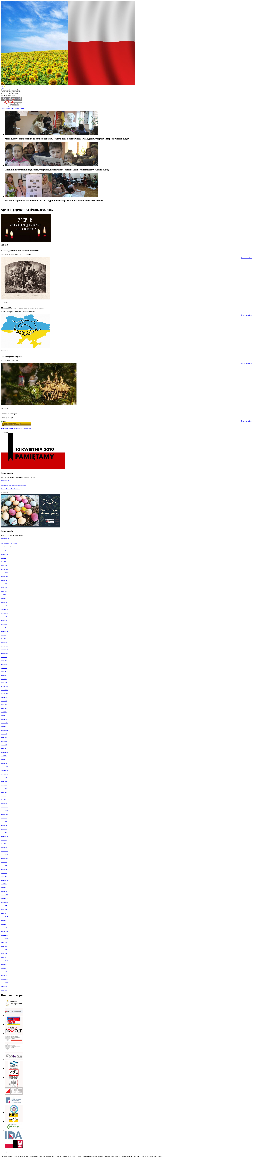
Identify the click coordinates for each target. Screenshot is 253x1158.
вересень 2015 (4, 982)
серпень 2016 (4, 942)
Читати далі (5, 480)
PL (2, 88)
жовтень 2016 (4, 935)
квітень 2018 (4, 876)
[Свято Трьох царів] (126, 384)
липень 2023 (4, 660)
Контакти (20, 108)
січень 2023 (4, 679)
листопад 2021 (4, 722)
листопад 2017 (4, 894)
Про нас (3, 108)
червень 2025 (4, 583)
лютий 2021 (4, 755)
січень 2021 (4, 759)
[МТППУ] (14, 1015)
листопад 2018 (4, 851)
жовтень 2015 (4, 979)
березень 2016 (4, 960)
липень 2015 (4, 990)
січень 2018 (4, 887)
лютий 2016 (4, 964)
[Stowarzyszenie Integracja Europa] (14, 1068)
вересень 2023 (4, 653)
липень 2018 (4, 865)
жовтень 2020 (4, 770)
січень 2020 (4, 799)
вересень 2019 (4, 814)
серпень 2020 (4, 777)
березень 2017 (4, 916)
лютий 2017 (4, 920)
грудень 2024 (4, 602)
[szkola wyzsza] (14, 1130)
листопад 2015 (4, 975)
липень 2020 (4, 781)
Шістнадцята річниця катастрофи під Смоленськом (16, 428)
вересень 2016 (4, 938)
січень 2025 (4, 598)
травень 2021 (4, 744)
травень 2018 (4, 873)
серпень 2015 (4, 986)
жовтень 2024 (4, 609)
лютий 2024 (4, 635)
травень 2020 (4, 788)
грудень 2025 (4, 565)
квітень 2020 (4, 792)
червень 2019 (4, 825)
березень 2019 (4, 836)
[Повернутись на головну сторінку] (12, 107)
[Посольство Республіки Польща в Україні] (14, 1051)
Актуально (10, 108)
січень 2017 (4, 924)
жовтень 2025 (4, 572)
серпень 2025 (4, 580)
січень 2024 (4, 638)
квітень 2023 (4, 671)
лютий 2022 (4, 712)
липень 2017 (4, 905)
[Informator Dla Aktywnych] (14, 1139)
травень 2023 (4, 668)
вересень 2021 (4, 730)
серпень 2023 (4, 657)
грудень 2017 (4, 891)
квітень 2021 (4, 748)
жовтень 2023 (4, 649)
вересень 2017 (4, 902)
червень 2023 (4, 664)
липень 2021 (4, 737)
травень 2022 (4, 704)
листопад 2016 (4, 931)
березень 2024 (4, 631)
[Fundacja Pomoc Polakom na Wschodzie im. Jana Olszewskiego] (14, 1104)
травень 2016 (4, 953)
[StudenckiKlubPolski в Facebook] (6, 1153)
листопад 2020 (4, 766)
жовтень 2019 (4, 810)
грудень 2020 (4, 763)
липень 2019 (4, 821)
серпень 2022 (4, 697)
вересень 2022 (4, 693)
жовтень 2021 (4, 726)
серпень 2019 (4, 818)
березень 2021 (4, 752)
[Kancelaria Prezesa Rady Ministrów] (14, 1148)
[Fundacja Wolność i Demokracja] (14, 1095)
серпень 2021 (4, 733)
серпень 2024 (4, 616)
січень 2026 (4, 561)
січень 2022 (4, 715)
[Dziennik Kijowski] (14, 1024)
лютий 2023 (4, 675)
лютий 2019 (4, 840)
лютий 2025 (4, 594)
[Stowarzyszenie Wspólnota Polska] (14, 1077)
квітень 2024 (4, 627)
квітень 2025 (4, 591)
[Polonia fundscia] (14, 1086)
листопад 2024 (4, 605)
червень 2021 (4, 741)
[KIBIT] (14, 1121)
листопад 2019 (4, 807)
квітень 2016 (4, 957)
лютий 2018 (4, 883)
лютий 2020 (4, 796)
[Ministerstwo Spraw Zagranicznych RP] (14, 1007)
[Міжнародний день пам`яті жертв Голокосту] (126, 228)
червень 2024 (4, 620)
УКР (2, 86)
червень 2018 (4, 869)
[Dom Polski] (14, 1033)
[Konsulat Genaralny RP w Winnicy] (14, 1042)
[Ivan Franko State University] (14, 1112)
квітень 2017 (4, 913)
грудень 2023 (4, 642)
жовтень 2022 (4, 690)
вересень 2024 (4, 613)
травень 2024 (4, 624)
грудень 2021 (4, 719)
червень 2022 (4, 701)
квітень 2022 (4, 708)
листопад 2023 (4, 646)
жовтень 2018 (4, 854)
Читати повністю (246, 258)
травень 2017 (4, 909)
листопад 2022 (4, 686)
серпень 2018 (4, 862)
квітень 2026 (4, 550)
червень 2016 (4, 949)
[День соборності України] (126, 331)
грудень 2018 (4, 847)
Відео (15, 108)
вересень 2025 (4, 576)
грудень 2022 (4, 682)
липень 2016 (4, 946)
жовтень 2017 (4, 898)
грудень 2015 (4, 971)
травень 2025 (4, 587)
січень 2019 (4, 843)
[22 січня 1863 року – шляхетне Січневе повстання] (126, 278)
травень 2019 (4, 829)
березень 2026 (4, 554)
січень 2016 (4, 968)
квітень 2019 (4, 832)
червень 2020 (4, 785)
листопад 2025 (4, 569)
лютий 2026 (4, 558)
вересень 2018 (4, 858)
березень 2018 (4, 880)
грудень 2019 (4, 803)
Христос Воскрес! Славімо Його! (10, 489)
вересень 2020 (4, 774)
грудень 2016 (4, 927)
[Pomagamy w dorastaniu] (14, 1059)
